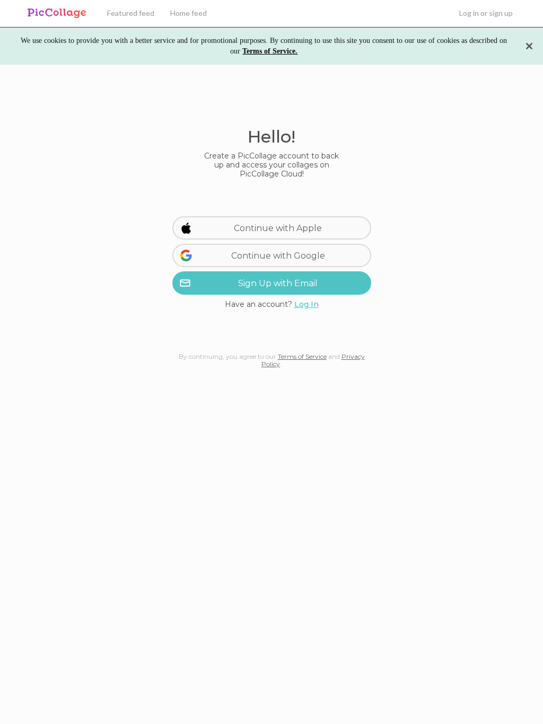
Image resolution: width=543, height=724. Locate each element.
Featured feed (130, 12)
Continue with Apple (278, 228)
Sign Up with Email (278, 283)
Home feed (188, 12)
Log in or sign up (486, 12)
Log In (306, 304)
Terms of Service (302, 356)
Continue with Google (278, 256)
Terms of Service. (269, 51)
